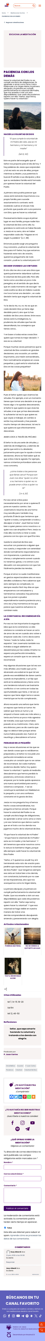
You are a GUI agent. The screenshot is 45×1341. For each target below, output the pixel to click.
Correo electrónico (14, 1174)
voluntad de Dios (30, 1070)
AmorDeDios (10, 1066)
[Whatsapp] (29, 1097)
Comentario (10, 1185)
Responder (10, 1262)
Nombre (8, 1162)
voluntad (19, 1070)
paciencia (9, 1070)
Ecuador (20, 1066)
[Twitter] (16, 1097)
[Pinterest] (25, 1097)
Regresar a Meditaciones (14, 22)
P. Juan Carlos (31, 1066)
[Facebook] (12, 1097)
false (9, 1228)
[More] (33, 1097)
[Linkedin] (20, 1097)
